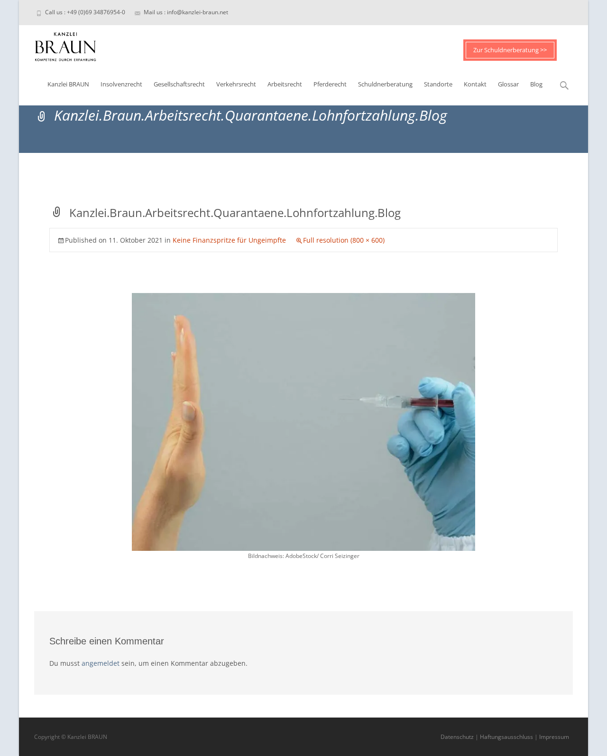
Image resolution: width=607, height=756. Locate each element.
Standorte (438, 84)
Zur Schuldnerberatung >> (510, 50)
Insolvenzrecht (121, 84)
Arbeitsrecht (284, 84)
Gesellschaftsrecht (179, 84)
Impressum (554, 737)
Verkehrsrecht (236, 84)
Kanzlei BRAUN (68, 84)
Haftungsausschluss (506, 737)
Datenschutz (457, 737)
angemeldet (101, 663)
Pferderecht (330, 84)
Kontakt (475, 84)
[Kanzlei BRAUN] (58, 44)
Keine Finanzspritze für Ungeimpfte (229, 240)
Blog (536, 84)
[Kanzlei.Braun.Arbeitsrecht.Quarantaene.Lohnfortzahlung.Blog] (303, 421)
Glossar (508, 84)
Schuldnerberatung (385, 84)
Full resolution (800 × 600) (344, 240)
